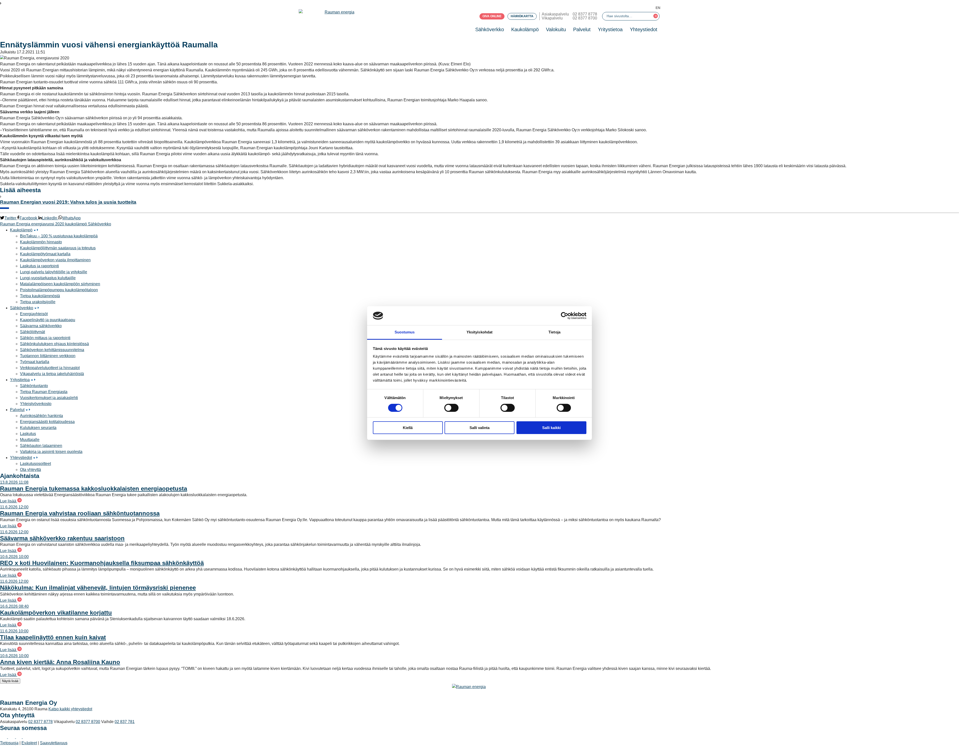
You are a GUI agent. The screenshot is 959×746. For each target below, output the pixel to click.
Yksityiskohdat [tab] (479, 332)
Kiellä (408, 428)
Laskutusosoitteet (35, 463)
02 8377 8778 (585, 14)
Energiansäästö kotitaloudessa (47, 422)
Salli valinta (479, 428)
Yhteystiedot (643, 29)
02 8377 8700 (585, 18)
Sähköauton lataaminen (41, 446)
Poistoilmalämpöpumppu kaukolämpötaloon (59, 290)
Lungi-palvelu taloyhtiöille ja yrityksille (53, 272)
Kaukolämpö (525, 29)
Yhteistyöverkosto (35, 404)
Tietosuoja (9, 743)
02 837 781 (125, 722)
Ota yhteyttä (30, 469)
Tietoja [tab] (554, 332)
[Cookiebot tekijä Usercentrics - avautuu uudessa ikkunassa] (564, 315)
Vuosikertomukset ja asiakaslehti (49, 398)
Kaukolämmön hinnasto (41, 242)
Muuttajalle (29, 440)
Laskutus (28, 434)
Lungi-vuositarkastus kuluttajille (48, 278)
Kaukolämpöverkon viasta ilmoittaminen (55, 260)
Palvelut (582, 29)
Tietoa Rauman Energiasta (43, 392)
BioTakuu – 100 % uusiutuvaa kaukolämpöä (59, 236)
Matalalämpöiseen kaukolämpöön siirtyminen (60, 284)
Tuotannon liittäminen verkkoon (47, 356)
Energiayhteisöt (34, 314)
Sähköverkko (489, 29)
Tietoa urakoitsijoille (37, 302)
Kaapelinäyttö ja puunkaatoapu (47, 320)
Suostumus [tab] (405, 332)
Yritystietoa (610, 29)
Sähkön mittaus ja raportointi (45, 338)
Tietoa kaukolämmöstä (40, 296)
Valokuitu (556, 29)
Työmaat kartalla (34, 362)
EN (658, 8)
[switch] (451, 408)
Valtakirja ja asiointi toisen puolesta (51, 451)
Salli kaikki (551, 428)
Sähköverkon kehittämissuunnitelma (52, 350)
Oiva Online (491, 16)
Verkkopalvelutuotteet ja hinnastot (50, 368)
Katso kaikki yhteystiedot (70, 709)
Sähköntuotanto (34, 386)
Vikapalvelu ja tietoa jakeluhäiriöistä (52, 374)
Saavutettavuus (53, 743)
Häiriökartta (522, 16)
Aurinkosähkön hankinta (41, 416)
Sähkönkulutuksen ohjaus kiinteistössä (54, 344)
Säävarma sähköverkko (41, 326)
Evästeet (29, 743)
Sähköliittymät (32, 332)
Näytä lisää (10, 681)
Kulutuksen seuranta (38, 428)
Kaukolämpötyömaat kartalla (45, 254)
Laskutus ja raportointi (39, 266)
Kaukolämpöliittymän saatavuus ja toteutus (58, 248)
